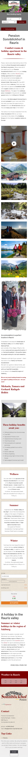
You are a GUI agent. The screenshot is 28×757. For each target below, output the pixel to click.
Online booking (9, 29)
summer (17, 640)
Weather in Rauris (10, 674)
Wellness (7, 91)
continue (21, 22)
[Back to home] (14, 3)
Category (4, 579)
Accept (14, 752)
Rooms (18, 73)
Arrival (3, 573)
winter (5, 642)
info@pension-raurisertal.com (13, 728)
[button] (2, 3)
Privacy (14, 755)
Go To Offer (14, 603)
